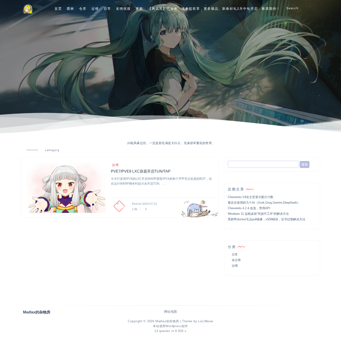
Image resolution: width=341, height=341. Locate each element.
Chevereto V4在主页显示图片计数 (250, 197)
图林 (70, 8)
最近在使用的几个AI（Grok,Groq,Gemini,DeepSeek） (264, 202)
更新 (139, 8)
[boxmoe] (27, 9)
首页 (58, 8)
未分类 (236, 260)
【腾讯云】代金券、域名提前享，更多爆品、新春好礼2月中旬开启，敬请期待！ (214, 8)
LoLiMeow (205, 321)
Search (292, 8)
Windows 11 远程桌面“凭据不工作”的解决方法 (258, 213)
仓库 (83, 8)
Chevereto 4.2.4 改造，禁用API (249, 208)
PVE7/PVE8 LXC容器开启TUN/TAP (140, 171)
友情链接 (123, 8)
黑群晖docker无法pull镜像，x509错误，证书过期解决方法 (266, 219)
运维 (95, 8)
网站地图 (170, 311)
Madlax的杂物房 (167, 321)
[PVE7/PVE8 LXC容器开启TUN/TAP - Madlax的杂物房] (66, 187)
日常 (107, 8)
